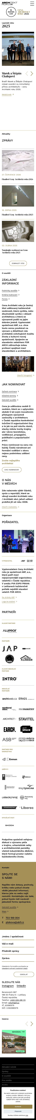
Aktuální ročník (9, 1067)
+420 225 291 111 (18, 1000)
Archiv (5, 1085)
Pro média (7, 1080)
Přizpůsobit (18, 1111)
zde (27, 1115)
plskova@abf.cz (15, 922)
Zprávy (5, 1071)
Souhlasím (18, 1106)
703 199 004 (12, 917)
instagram (8, 985)
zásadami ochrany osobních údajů (14, 968)
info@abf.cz (13, 1003)
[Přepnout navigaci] (32, 3)
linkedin (21, 985)
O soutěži (6, 1076)
